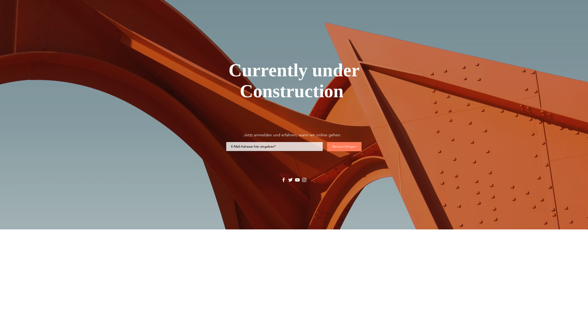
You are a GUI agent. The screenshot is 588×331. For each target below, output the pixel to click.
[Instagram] (304, 180)
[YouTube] (297, 180)
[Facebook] (283, 180)
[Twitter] (290, 180)
